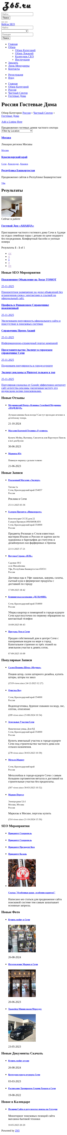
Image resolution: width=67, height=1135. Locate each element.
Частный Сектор (18, 92)
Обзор (11, 47)
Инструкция (22, 59)
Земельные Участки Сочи (21, 722)
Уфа (3, 183)
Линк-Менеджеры (19, 65)
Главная (13, 44)
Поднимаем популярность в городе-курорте (27, 357)
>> (9, 265)
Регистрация (15, 74)
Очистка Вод (14, 690)
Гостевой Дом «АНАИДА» (17, 225)
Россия (12, 89)
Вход (11, 77)
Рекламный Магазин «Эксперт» (24, 480)
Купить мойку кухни (18, 1060)
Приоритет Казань (17, 854)
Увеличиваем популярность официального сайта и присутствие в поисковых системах (31, 314)
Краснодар (13, 164)
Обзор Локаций (24, 53)
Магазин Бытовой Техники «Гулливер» (28, 430)
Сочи (4, 164)
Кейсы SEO (8, 24)
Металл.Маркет (16, 759)
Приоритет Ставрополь (20, 833)
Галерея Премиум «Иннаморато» (25, 511)
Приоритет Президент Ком (21, 847)
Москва (6, 137)
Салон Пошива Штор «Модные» (24, 667)
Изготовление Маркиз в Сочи (23, 964)
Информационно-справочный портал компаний (29, 337)
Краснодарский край (14, 157)
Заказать (13, 62)
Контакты (14, 68)
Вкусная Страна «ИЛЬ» (20, 556)
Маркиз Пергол (16, 794)
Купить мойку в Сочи (19, 919)
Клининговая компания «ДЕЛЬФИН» (27, 597)
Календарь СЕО (24, 56)
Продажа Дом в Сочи (19, 631)
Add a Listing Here (11, 121)
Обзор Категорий (25, 50)
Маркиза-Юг (14, 453)
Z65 (17, 1130)
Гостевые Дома (17, 96)
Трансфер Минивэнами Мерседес (25, 1009)
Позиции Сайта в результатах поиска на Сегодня (32, 1109)
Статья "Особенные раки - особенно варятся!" (31, 892)
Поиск (6, 17)
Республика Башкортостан (18, 170)
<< (9, 253)
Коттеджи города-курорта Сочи (24, 1074)
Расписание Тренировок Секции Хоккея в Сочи (32, 1088)
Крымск (24, 164)
